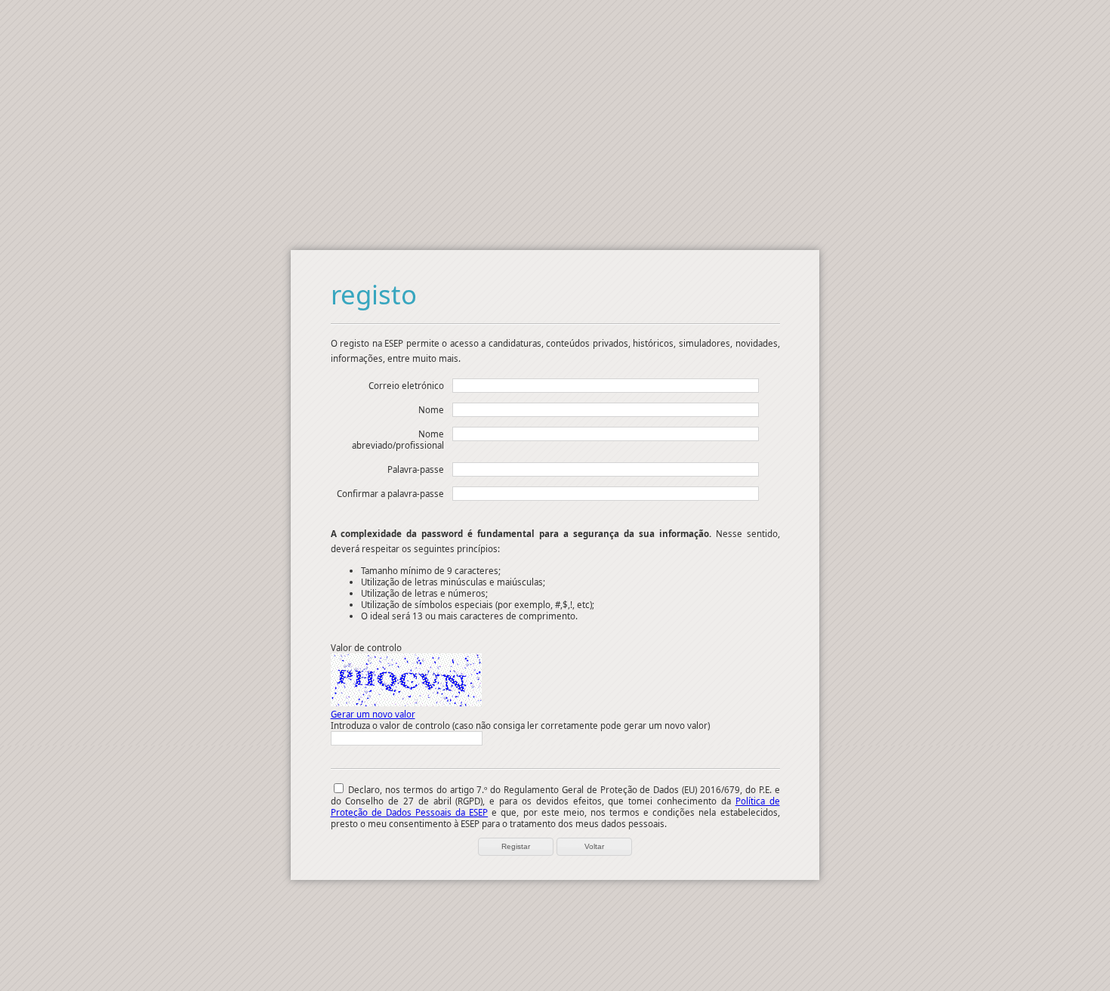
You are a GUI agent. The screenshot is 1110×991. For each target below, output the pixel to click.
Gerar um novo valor (373, 714)
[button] (515, 847)
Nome (431, 409)
